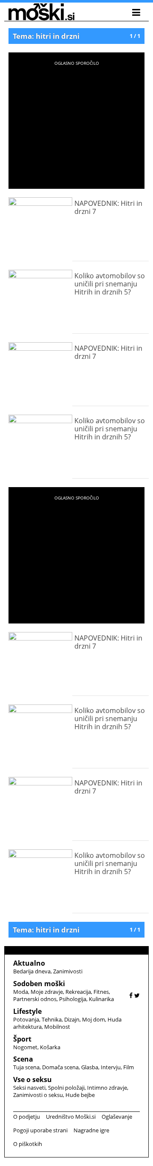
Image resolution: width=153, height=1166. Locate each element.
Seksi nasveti (29, 1087)
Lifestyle (27, 1011)
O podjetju (26, 1116)
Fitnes (101, 992)
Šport (22, 1039)
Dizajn (71, 1019)
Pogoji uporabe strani (40, 1130)
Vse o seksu (32, 1079)
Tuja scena (26, 1067)
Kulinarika (101, 999)
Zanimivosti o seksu (38, 1095)
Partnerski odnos (35, 999)
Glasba (89, 1067)
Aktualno (29, 963)
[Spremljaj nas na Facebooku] (131, 995)
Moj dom (93, 1019)
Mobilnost (57, 1026)
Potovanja (26, 1019)
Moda (20, 992)
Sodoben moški (39, 983)
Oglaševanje (117, 1116)
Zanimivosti (67, 971)
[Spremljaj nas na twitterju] (137, 995)
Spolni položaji (66, 1087)
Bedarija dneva (32, 971)
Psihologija (72, 999)
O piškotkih (27, 1144)
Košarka (50, 1047)
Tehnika (52, 1019)
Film (128, 1067)
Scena (23, 1059)
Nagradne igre (91, 1130)
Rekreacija (78, 992)
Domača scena (60, 1067)
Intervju (111, 1067)
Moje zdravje (47, 992)
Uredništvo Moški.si (71, 1116)
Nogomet (25, 1047)
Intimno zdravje (107, 1087)
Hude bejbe (80, 1095)
